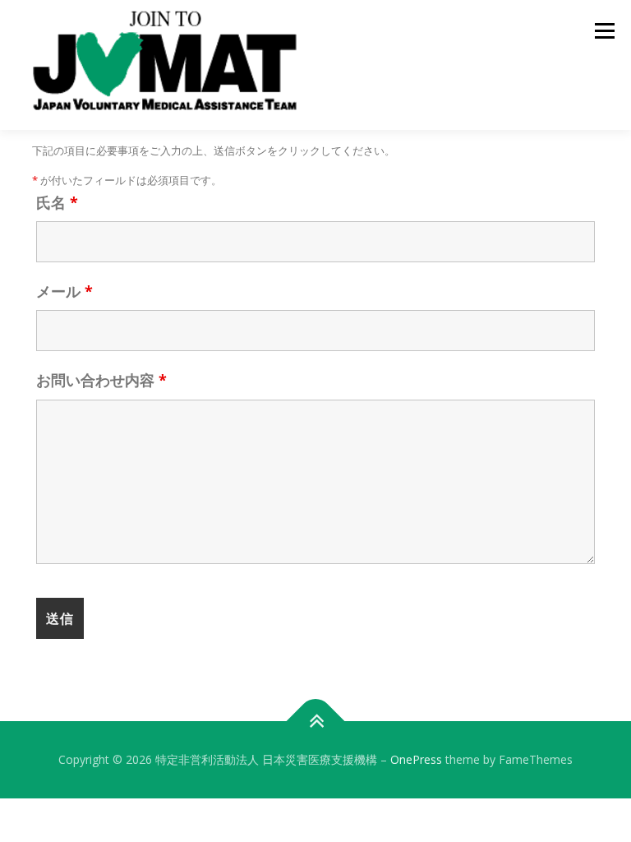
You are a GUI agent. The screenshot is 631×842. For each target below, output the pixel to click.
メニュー (604, 30)
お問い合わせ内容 (101, 380)
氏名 (57, 202)
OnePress (416, 759)
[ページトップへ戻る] (316, 721)
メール (64, 291)
